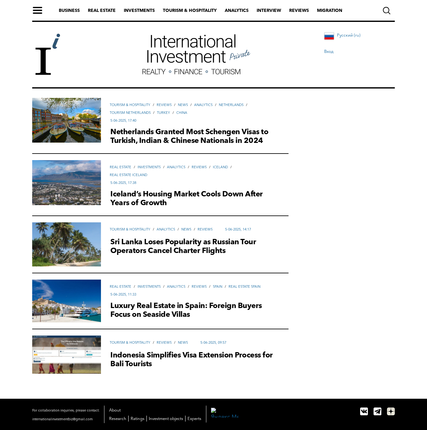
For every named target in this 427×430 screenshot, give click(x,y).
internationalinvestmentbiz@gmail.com (62, 419)
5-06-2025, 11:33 (123, 294)
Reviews (299, 10)
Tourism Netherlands (130, 112)
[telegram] (377, 411)
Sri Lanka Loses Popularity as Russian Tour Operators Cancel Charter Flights (183, 246)
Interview (269, 10)
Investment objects (166, 418)
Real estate (102, 10)
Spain (217, 286)
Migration (329, 10)
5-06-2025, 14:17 (238, 229)
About (115, 409)
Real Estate (120, 167)
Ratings (137, 418)
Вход (329, 51)
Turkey (163, 112)
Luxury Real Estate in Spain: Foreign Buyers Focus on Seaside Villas (186, 310)
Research (117, 418)
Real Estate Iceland (128, 175)
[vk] (364, 411)
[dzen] (391, 411)
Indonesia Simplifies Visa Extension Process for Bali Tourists (191, 359)
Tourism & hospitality (190, 10)
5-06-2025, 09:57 (213, 342)
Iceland (220, 167)
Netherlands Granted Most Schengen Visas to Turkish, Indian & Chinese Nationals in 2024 (189, 136)
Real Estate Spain (244, 286)
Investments (139, 10)
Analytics (237, 10)
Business (69, 10)
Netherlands (231, 105)
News (183, 105)
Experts (194, 418)
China (181, 112)
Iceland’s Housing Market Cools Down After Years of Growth (186, 198)
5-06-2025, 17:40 (123, 120)
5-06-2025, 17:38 (123, 182)
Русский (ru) (348, 35)
